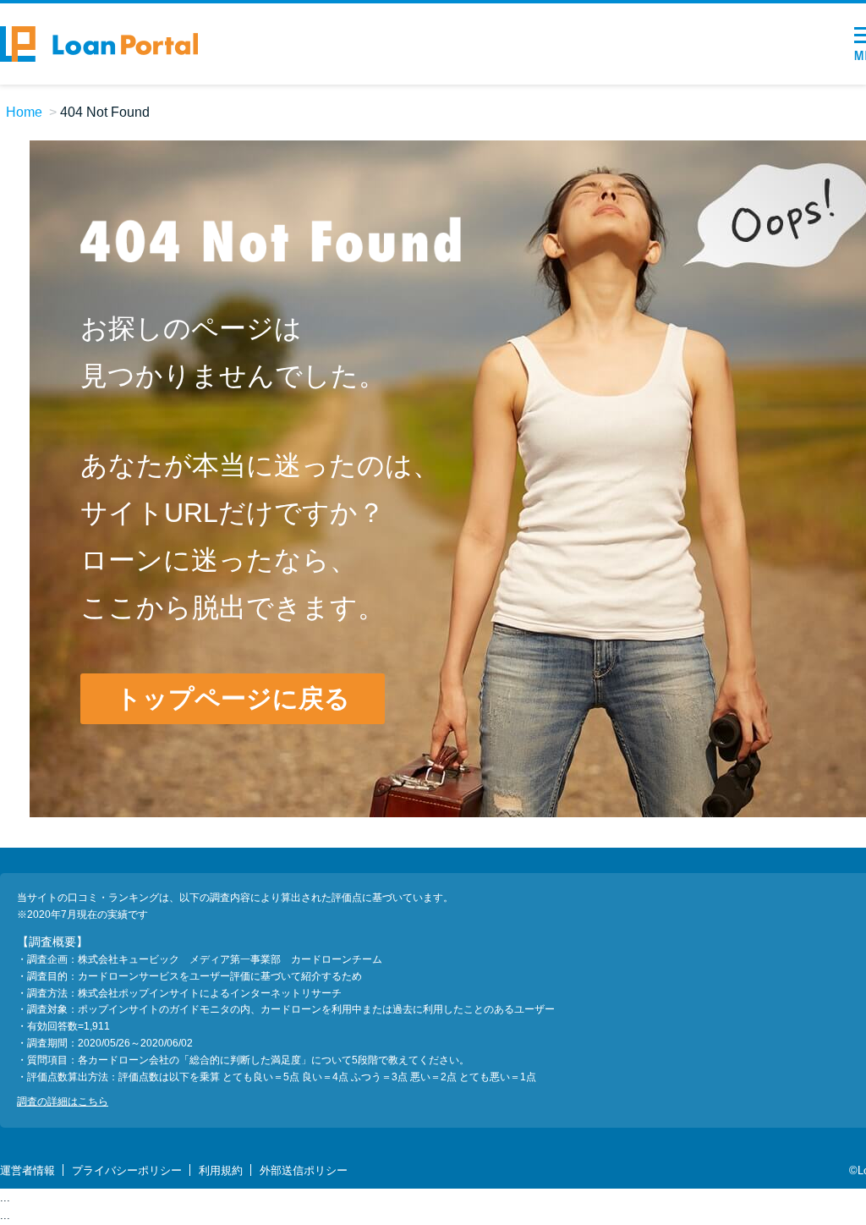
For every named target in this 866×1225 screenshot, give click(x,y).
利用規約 (221, 1170)
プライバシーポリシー (127, 1170)
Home (24, 112)
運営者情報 (27, 1170)
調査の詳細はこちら (62, 1101)
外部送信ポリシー (304, 1170)
